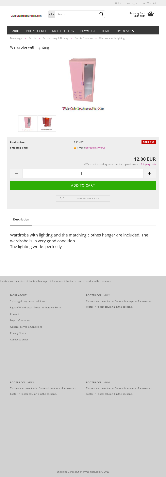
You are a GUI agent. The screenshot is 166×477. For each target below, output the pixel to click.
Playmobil (88, 31)
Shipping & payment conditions (27, 301)
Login (133, 3)
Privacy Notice (18, 333)
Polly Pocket (36, 31)
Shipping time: (19, 147)
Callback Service (19, 339)
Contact (14, 314)
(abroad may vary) (95, 147)
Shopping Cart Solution (69, 471)
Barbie (15, 31)
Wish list (150, 3)
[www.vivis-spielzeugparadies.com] (26, 16)
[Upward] (155, 471)
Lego (105, 31)
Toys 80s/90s (124, 31)
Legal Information (20, 320)
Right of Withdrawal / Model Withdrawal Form (35, 307)
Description (21, 219)
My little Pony (63, 31)
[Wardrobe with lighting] (83, 84)
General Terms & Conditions (26, 326)
